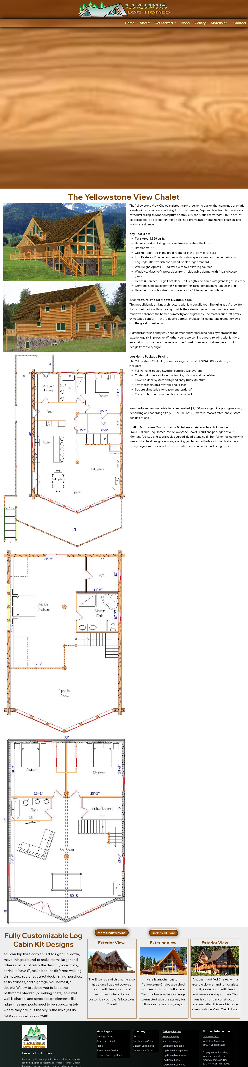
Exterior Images (171, 1036)
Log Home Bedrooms (174, 1064)
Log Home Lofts (171, 1059)
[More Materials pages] (227, 23)
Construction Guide (143, 1041)
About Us (138, 1036)
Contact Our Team (142, 1050)
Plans (100, 1045)
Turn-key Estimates (107, 1041)
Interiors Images (171, 1041)
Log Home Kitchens (173, 1045)
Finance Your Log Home (109, 1055)
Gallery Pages (172, 1031)
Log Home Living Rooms (176, 1050)
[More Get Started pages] (175, 23)
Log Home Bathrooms (174, 1055)
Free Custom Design (108, 1050)
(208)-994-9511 (211, 1036)
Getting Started (105, 1036)
